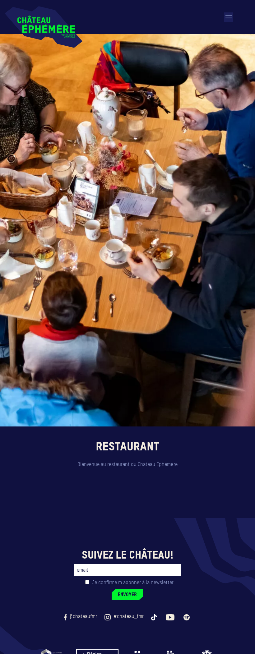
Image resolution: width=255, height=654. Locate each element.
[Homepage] (43, 27)
